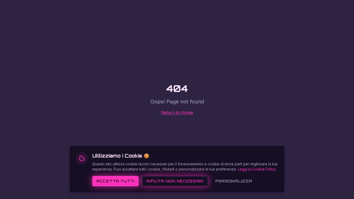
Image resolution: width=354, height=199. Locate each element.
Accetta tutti (115, 181)
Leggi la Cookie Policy (257, 169)
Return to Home (177, 112)
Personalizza (233, 181)
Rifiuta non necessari (174, 181)
